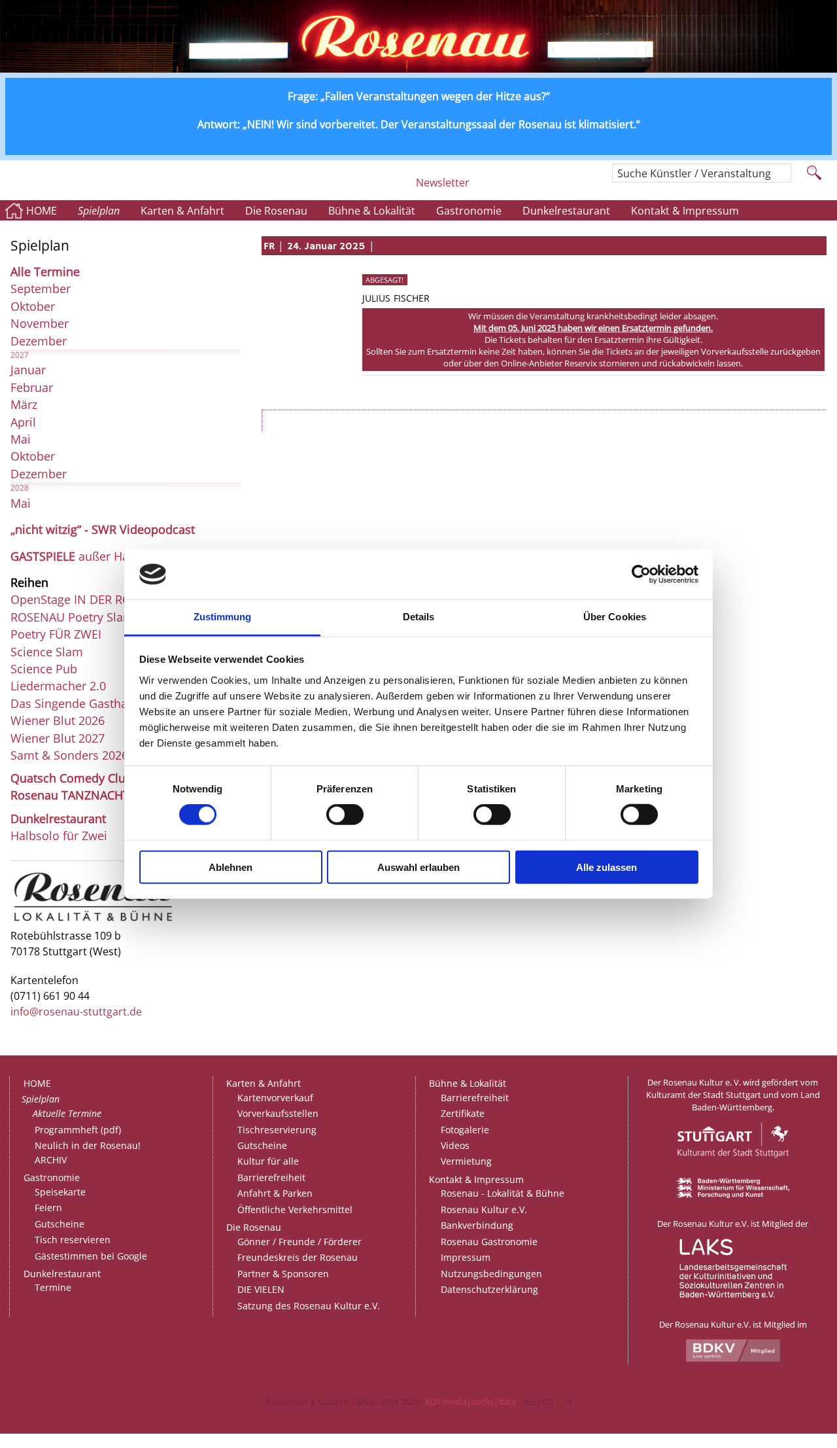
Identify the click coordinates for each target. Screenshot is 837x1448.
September (40, 288)
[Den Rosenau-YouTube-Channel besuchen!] (582, 188)
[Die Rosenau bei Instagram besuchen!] (484, 188)
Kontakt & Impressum (685, 210)
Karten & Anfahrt (182, 210)
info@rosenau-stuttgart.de (76, 1011)
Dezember (38, 341)
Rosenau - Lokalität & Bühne (502, 1193)
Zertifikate (463, 1113)
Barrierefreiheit (271, 1177)
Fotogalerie (465, 1129)
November (39, 323)
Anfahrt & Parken (275, 1193)
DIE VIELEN (260, 1289)
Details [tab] (419, 616)
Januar (28, 370)
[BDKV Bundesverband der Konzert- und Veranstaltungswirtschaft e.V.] (733, 1358)
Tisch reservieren (73, 1239)
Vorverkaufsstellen (277, 1113)
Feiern (48, 1207)
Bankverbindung (477, 1225)
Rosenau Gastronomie (489, 1241)
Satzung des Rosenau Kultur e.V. (308, 1305)
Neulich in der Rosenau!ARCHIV (88, 1152)
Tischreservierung (276, 1129)
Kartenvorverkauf (275, 1097)
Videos (455, 1145)
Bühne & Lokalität (371, 210)
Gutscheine (59, 1224)
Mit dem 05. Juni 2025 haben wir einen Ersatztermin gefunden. (593, 328)
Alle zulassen (606, 866)
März (23, 404)
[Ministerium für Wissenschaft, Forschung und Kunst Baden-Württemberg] (733, 1195)
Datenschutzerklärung (489, 1289)
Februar (31, 387)
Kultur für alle (268, 1161)
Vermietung (466, 1161)
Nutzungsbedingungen (491, 1273)
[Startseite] (418, 69)
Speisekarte (60, 1192)
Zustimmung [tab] (223, 616)
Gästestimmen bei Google (91, 1256)
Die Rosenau (276, 210)
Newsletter (443, 182)
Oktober (32, 306)
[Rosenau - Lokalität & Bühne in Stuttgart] (93, 920)
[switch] (345, 814)
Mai (20, 439)
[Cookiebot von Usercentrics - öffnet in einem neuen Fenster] (641, 574)
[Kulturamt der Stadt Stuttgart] (733, 1172)
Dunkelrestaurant (566, 210)
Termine (53, 1287)
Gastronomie (469, 210)
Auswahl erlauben (418, 866)
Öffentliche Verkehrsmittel (294, 1209)
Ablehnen (230, 866)
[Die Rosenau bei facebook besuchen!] (511, 188)
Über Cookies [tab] (614, 616)
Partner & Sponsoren (283, 1273)
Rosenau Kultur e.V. (484, 1209)
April (23, 422)
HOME (41, 210)
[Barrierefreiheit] (401, 188)
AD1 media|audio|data (470, 1401)
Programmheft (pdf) (78, 1129)
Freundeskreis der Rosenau (297, 1257)
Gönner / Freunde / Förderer (299, 1241)
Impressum (465, 1257)
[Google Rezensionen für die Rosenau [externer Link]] (547, 188)
